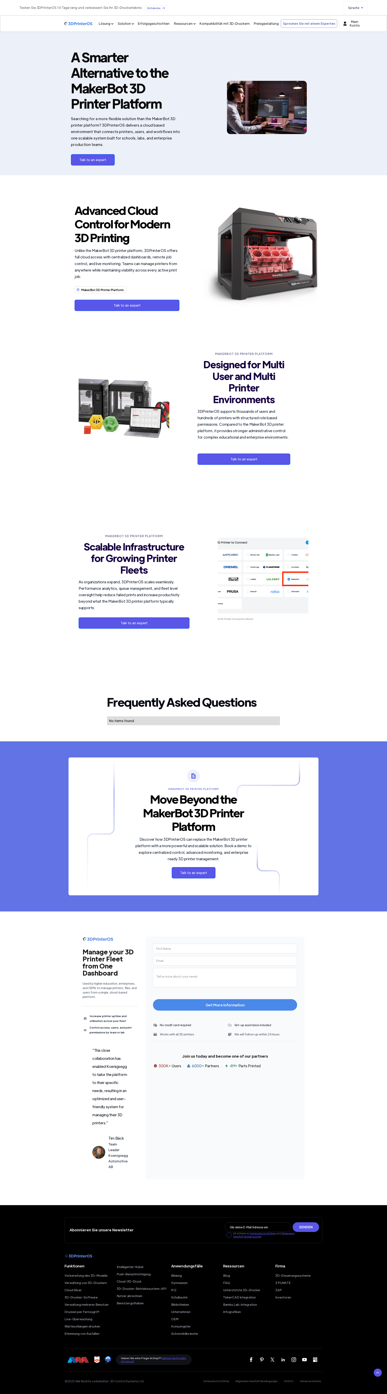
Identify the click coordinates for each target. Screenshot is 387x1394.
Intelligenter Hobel (130, 1267)
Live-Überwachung (78, 1319)
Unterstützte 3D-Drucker (241, 1290)
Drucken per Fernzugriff (81, 1312)
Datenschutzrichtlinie (263, 1233)
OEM (174, 1319)
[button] (356, 7)
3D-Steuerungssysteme (293, 1275)
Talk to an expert (92, 160)
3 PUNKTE (283, 1283)
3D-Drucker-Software (81, 1297)
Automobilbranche (184, 1333)
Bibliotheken (180, 1304)
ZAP (278, 1290)
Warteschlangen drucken (82, 1326)
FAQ (226, 1283)
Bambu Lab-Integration (240, 1304)
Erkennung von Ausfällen (81, 1333)
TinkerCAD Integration (239, 1297)
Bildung (176, 1275)
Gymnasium (179, 1283)
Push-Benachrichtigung (134, 1274)
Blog (226, 1275)
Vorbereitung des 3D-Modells (86, 1275)
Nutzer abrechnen (129, 1296)
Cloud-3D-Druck (129, 1281)
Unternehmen (180, 1312)
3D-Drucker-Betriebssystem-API (141, 1288)
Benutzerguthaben (130, 1303)
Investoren (283, 1297)
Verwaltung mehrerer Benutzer (86, 1304)
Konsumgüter (181, 1326)
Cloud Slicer (73, 1290)
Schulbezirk (179, 1297)
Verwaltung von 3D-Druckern (85, 1283)
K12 (173, 1290)
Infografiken (232, 1312)
